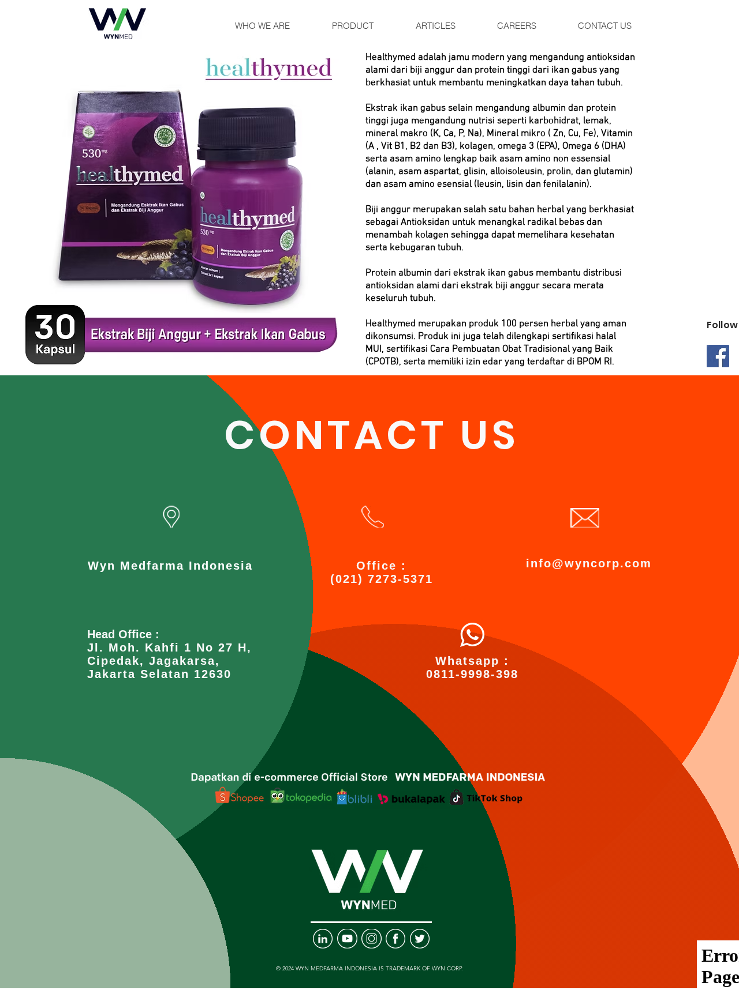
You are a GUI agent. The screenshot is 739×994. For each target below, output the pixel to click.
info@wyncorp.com (589, 563)
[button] (262, 26)
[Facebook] (718, 356)
